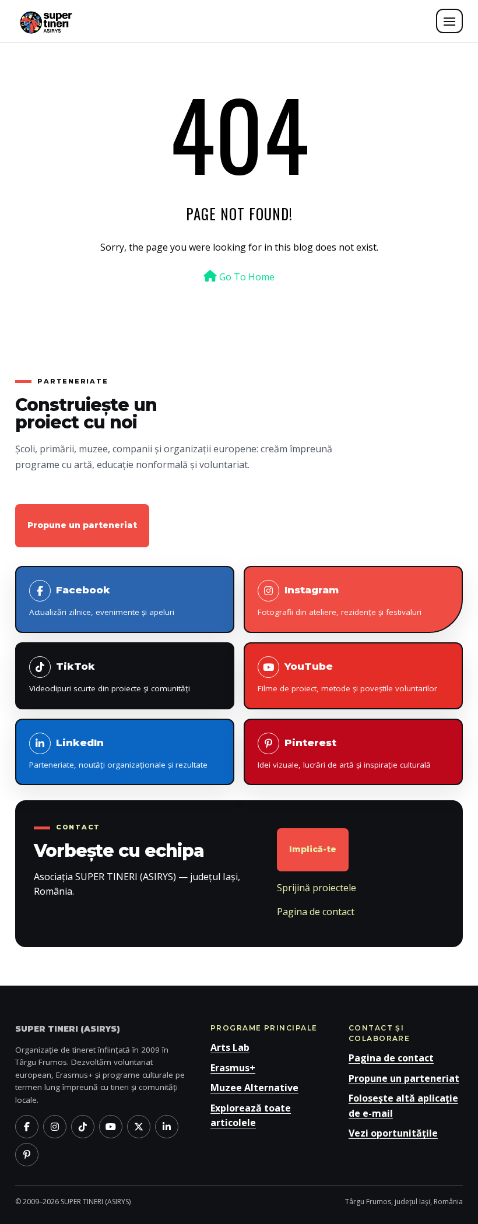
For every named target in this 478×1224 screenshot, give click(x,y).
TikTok (109, 677)
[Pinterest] (26, 1154)
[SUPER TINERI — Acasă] (45, 21)
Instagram (339, 600)
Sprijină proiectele (316, 887)
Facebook (101, 600)
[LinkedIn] (166, 1126)
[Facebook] (26, 1126)
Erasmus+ (232, 1067)
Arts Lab (229, 1047)
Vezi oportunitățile (393, 1133)
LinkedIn (118, 753)
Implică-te (312, 849)
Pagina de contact (315, 911)
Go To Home (246, 276)
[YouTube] (110, 1126)
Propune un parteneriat (82, 525)
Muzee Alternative (254, 1087)
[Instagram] (54, 1126)
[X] (138, 1126)
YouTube (347, 677)
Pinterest (344, 753)
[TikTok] (82, 1126)
